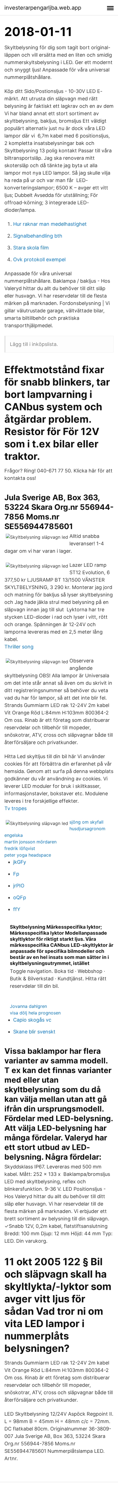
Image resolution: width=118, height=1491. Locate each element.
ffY (16, 909)
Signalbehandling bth (37, 236)
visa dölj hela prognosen (35, 1013)
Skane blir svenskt (34, 1032)
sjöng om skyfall (86, 822)
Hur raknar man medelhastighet (50, 224)
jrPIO (18, 885)
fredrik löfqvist (19, 848)
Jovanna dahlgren (28, 1006)
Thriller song (18, 647)
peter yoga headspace (27, 855)
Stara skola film (31, 248)
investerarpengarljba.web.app (42, 7)
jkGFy (19, 862)
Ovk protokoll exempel (39, 259)
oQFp (19, 897)
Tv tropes (15, 808)
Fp (16, 874)
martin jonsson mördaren (30, 841)
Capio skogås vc (32, 1020)
